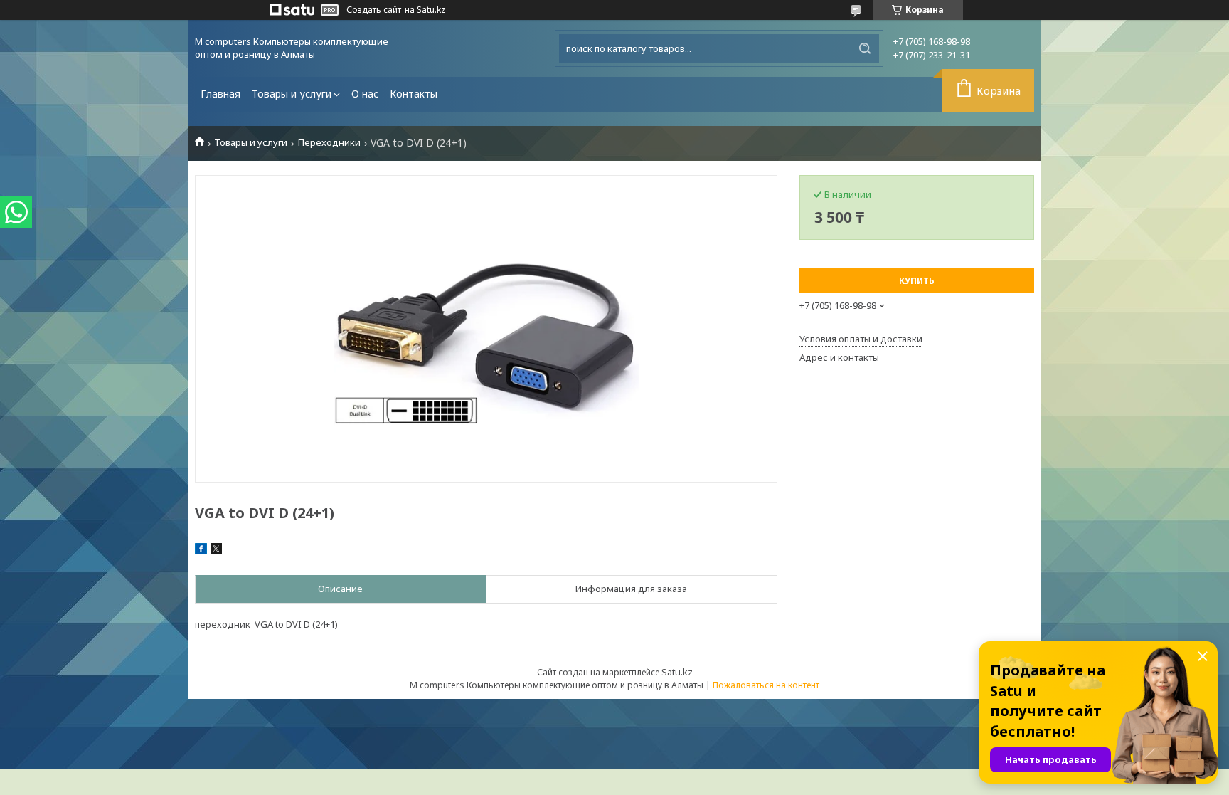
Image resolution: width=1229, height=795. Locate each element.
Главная (220, 93)
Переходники (329, 143)
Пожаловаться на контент (766, 685)
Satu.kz (677, 671)
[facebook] (201, 550)
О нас (364, 93)
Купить (917, 281)
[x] (216, 550)
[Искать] (865, 48)
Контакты (413, 93)
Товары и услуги (291, 93)
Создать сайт (373, 10)
